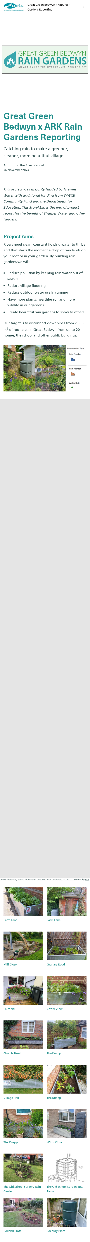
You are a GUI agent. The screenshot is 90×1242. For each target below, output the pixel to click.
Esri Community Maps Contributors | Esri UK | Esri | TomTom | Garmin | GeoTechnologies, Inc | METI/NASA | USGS (36, 879)
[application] (45, 640)
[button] (23, 907)
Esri (87, 880)
